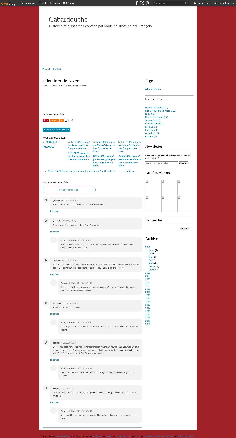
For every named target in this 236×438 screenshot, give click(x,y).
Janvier (152, 269)
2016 (147, 301)
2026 (147, 247)
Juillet (151, 250)
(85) (150, 114)
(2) (151, 136)
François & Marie (61, 436)
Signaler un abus (123, 436)
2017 (147, 298)
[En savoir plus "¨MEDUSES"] (153, 188)
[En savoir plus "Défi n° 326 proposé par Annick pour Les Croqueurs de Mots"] (169, 204)
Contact (57, 69)
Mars (151, 263)
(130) (156, 107)
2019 (147, 292)
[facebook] (137, 3)
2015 (147, 305)
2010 (147, 321)
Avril (151, 260)
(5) (151, 130)
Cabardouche (68, 19)
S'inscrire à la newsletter (56, 129)
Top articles (97, 436)
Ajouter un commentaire (69, 190)
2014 (147, 308)
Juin (151, 253)
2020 (147, 289)
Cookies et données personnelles (158, 436)
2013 (147, 311)
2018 (147, 295)
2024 (147, 276)
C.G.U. (137, 436)
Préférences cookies (185, 436)
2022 (147, 282)
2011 (147, 317)
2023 (147, 279)
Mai (150, 256)
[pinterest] (147, 3)
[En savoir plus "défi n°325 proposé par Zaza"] (185, 204)
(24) (154, 123)
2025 (147, 272)
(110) (160, 110)
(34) (152, 120)
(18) (151, 126)
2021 (147, 285)
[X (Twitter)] (142, 3)
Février (152, 266)
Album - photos (153, 89)
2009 (147, 324)
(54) (156, 117)
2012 (147, 314)
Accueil (46, 69)
